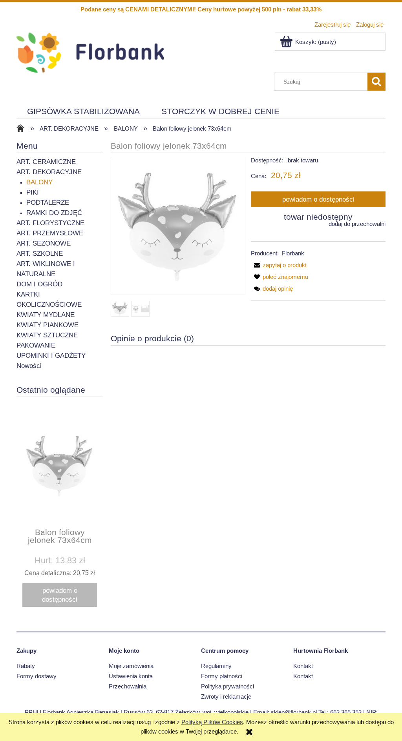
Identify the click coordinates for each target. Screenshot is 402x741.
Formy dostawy (36, 676)
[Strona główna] (90, 51)
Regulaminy (216, 666)
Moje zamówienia (131, 666)
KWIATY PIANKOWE (47, 325)
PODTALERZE (47, 202)
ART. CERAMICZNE (46, 162)
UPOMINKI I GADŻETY (51, 355)
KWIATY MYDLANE (45, 315)
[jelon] (140, 309)
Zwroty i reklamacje (226, 696)
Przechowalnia (127, 686)
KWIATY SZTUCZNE (47, 335)
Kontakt (303, 666)
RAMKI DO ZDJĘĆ (54, 213)
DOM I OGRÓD (39, 284)
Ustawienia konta (131, 676)
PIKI (32, 192)
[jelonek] (120, 308)
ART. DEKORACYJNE (49, 172)
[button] (279, 265)
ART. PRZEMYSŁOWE (49, 233)
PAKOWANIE (35, 345)
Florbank (293, 253)
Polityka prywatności (227, 686)
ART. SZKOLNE (39, 253)
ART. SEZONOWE (43, 243)
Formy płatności (221, 676)
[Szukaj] (376, 82)
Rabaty (25, 666)
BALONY (39, 182)
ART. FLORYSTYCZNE (50, 223)
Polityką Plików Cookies (212, 722)
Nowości (29, 366)
